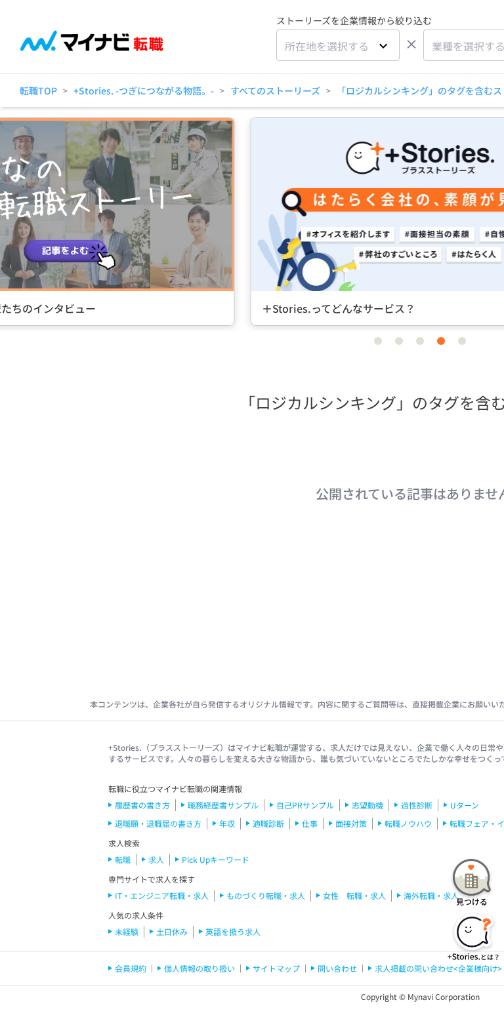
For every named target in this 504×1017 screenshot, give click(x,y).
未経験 (126, 931)
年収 (227, 823)
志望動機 (367, 804)
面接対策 (351, 823)
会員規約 (130, 968)
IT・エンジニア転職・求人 (162, 895)
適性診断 (416, 804)
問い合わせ (337, 968)
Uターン (464, 804)
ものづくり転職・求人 (265, 895)
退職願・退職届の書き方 (158, 823)
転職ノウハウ (408, 823)
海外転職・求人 (431, 895)
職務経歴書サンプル (223, 804)
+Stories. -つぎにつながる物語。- (144, 90)
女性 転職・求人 (354, 895)
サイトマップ (276, 968)
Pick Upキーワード (215, 859)
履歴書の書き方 (142, 804)
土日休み (172, 931)
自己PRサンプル (305, 804)
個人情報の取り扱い (199, 968)
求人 (156, 859)
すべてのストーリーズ (275, 90)
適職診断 (268, 823)
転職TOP (38, 90)
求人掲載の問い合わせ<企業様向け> (438, 968)
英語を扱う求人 (233, 931)
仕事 (310, 823)
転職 (123, 859)
